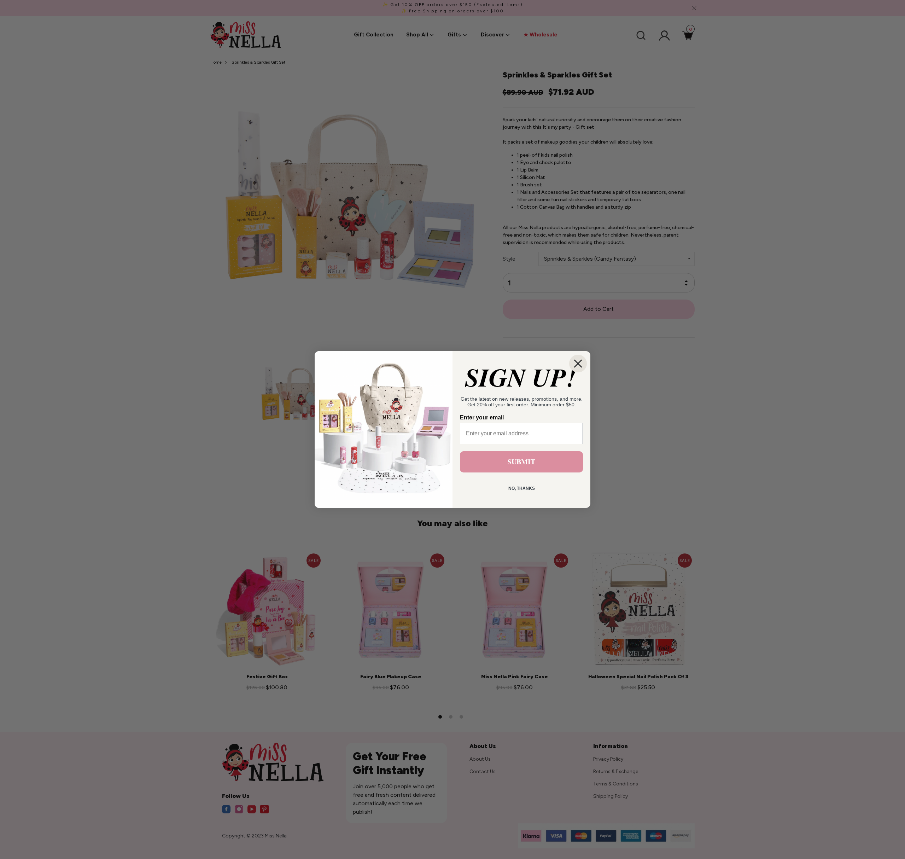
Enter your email (482, 417)
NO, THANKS (521, 488)
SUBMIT (521, 462)
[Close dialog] (578, 363)
